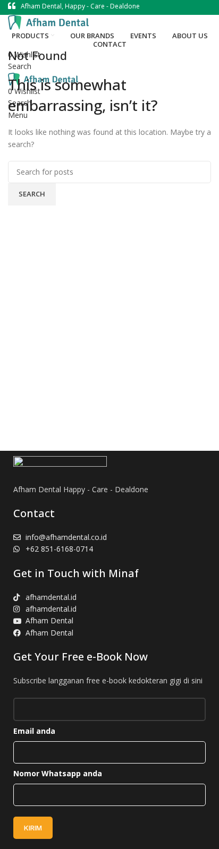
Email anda (34, 731)
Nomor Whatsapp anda (57, 773)
